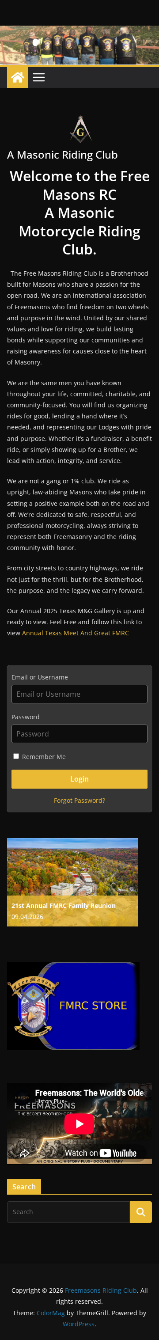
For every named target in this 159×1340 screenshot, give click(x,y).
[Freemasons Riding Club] (17, 77)
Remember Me (43, 756)
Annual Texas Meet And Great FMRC (75, 633)
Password (25, 717)
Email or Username (39, 677)
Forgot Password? (79, 800)
